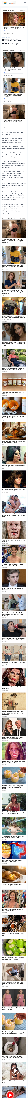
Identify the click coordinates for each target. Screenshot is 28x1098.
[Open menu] (25, 3)
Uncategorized (6, 37)
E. (4, 46)
